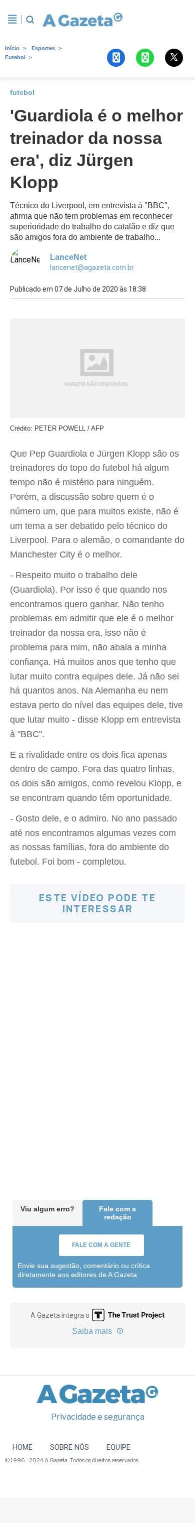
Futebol (15, 57)
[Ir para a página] (82, 19)
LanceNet (68, 257)
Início (12, 48)
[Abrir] (12, 20)
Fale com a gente (101, 1245)
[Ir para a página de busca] (30, 19)
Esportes (43, 48)
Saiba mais (93, 1331)
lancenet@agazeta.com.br (92, 267)
